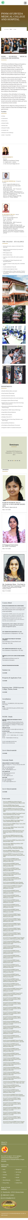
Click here (4, 672)
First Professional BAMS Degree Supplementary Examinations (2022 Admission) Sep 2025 (12, 971)
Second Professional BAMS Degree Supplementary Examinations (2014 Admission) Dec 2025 (12, 934)
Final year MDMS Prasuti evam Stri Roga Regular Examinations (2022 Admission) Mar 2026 (14, 810)
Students (18, 1180)
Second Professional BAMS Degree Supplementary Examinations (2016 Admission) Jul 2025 (12, 1018)
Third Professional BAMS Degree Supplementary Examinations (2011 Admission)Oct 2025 (12, 961)
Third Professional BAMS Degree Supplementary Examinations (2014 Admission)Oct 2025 (12, 957)
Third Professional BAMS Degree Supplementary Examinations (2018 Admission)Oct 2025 (12, 947)
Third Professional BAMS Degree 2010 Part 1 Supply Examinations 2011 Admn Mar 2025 (14, 1082)
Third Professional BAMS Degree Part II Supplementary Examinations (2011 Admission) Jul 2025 (12, 990)
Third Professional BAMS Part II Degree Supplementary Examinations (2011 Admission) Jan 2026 (12, 887)
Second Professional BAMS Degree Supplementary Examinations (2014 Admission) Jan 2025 (12, 1118)
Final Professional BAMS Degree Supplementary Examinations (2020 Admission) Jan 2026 (12, 892)
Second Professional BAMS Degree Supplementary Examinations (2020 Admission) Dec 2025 (12, 920)
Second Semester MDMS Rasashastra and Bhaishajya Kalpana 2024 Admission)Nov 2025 (13, 832)
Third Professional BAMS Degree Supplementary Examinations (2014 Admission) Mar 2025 (12, 1078)
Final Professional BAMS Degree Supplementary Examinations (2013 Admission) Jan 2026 (12, 911)
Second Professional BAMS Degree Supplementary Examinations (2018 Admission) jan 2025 (12, 1104)
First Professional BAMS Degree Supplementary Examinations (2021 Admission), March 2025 (12, 1091)
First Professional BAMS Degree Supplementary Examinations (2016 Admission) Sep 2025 (12, 985)
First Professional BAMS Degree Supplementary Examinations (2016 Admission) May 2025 (12, 1054)
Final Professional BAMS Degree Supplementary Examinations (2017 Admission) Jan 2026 (12, 901)
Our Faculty (18, 1172)
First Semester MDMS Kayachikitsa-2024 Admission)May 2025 (13, 844)
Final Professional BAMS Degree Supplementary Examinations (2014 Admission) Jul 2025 (12, 1032)
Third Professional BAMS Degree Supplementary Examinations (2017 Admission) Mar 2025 (12, 1073)
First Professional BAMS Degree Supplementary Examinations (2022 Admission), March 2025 (12, 1086)
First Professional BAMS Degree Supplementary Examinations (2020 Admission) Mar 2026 (12, 874)
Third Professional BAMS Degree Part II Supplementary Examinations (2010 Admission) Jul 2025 (12, 994)
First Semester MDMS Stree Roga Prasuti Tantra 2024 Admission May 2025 (13, 821)
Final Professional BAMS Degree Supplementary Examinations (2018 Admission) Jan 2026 (12, 896)
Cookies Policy (18, 1182)
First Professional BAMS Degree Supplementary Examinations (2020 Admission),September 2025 (12, 980)
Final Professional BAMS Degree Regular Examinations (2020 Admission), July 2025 (13, 1041)
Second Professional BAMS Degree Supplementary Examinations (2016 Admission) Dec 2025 (12, 929)
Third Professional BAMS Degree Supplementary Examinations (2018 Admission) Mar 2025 (12, 1069)
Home (11, 29)
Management (19, 1169)
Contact (17, 1174)
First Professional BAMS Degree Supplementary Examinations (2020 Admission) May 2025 (12, 1045)
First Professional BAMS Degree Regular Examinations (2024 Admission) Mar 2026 (13, 883)
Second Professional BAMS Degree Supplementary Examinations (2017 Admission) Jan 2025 (12, 1109)
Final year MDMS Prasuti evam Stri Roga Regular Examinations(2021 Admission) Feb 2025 (14, 855)
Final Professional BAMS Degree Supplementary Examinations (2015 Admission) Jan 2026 (12, 906)
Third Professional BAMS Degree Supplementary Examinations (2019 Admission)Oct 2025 (12, 942)
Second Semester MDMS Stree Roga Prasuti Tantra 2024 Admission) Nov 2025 (14, 814)
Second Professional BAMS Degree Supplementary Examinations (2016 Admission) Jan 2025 (12, 1113)
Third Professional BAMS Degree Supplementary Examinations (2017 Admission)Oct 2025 (12, 952)
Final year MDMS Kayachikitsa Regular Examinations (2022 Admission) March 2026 (14, 802)
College (4, 1172)
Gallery (4, 1177)
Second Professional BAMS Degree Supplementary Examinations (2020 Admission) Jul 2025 (12, 1004)
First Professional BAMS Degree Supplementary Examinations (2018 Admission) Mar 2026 (12, 879)
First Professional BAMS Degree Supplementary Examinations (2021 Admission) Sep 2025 (12, 975)
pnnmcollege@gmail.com (9, 1198)
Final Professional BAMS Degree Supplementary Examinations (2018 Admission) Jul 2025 (12, 1023)
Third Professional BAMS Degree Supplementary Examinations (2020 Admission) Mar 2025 (12, 1059)
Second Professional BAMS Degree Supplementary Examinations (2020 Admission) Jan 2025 (12, 1099)
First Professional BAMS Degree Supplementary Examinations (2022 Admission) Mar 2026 (12, 865)
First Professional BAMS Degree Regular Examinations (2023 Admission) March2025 (14, 1095)
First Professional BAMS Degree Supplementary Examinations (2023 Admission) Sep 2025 (12, 966)
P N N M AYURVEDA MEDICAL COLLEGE (16, 1213)
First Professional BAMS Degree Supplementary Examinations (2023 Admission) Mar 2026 (12, 860)
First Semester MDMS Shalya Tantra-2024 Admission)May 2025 (13, 828)
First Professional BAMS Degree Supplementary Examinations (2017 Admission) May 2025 (12, 1050)
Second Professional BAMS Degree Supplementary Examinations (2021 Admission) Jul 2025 (12, 999)
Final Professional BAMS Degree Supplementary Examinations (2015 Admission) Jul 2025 (12, 1027)
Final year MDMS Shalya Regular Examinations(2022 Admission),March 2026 (14, 806)
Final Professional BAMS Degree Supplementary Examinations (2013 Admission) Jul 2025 (12, 1037)
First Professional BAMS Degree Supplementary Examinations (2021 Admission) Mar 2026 (12, 869)
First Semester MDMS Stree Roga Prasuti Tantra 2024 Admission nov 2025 (13, 817)
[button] (3, 45)
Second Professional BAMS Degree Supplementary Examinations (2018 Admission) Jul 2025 (12, 1009)
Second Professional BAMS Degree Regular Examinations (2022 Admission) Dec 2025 (13, 938)
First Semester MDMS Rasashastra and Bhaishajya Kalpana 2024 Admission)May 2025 (13, 837)
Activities (5, 1174)
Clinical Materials (6, 1180)
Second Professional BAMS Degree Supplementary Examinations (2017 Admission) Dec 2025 (12, 925)
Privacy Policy (6, 1182)
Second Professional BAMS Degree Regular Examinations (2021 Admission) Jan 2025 (13, 1122)
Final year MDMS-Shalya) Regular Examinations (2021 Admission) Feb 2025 (13, 851)
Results (17, 1177)
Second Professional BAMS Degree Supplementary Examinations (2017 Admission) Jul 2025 (12, 1013)
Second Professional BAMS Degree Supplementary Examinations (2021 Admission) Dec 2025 (12, 915)
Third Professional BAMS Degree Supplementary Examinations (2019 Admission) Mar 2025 (12, 1064)
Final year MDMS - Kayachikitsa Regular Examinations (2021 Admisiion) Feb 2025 (13, 847)
